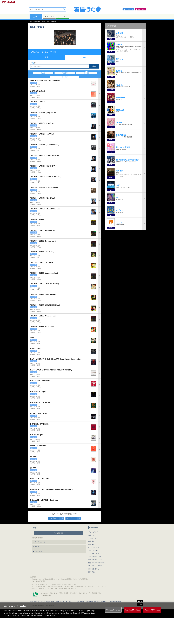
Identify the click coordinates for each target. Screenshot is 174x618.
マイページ (92, 538)
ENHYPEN (37, 21)
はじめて (63, 16)
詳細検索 (60, 533)
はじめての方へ (93, 547)
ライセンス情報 (78, 602)
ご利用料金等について (96, 556)
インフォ (50, 16)
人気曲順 (65, 73)
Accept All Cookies (152, 610)
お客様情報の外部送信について (96, 602)
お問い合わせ (93, 550)
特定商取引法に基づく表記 (62, 602)
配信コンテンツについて (96, 563)
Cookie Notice (49, 615)
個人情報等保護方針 (45, 602)
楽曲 (46, 57)
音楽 (37, 16)
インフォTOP (93, 532)
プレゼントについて (95, 566)
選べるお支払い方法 (95, 560)
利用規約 (33, 602)
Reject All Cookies (132, 610)
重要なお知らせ (93, 569)
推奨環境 (91, 572)
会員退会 (91, 544)
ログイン (91, 535)
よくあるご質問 (93, 553)
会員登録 (91, 541)
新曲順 (43, 73)
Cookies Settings (113, 610)
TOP (31, 21)
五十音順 (86, 73)
